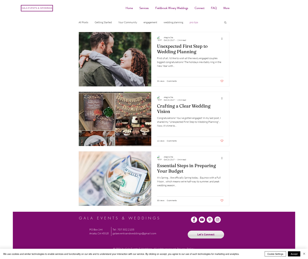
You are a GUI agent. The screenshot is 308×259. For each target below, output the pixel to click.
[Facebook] (194, 220)
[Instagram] (217, 220)
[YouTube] (202, 220)
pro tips (194, 22)
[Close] (304, 253)
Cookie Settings (275, 253)
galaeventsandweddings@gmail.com (134, 233)
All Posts (83, 22)
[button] (225, 22)
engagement (150, 22)
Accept (294, 253)
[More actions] (223, 39)
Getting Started (103, 22)
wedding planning (173, 22)
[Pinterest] (210, 220)
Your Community (127, 22)
